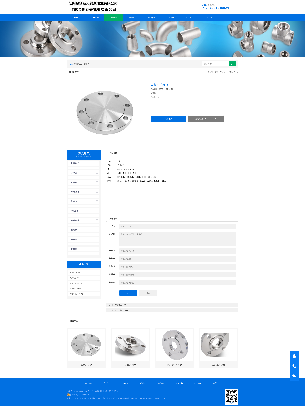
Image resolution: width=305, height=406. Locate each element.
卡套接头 (74, 249)
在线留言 (189, 18)
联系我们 (208, 18)
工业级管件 (75, 192)
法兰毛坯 (74, 173)
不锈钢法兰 (86, 64)
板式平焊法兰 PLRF (76, 283)
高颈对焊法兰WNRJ (76, 294)
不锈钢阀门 (75, 239)
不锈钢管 (74, 182)
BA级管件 (74, 211)
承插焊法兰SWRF (75, 289)
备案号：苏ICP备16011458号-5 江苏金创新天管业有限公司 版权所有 (92, 391)
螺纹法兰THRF (75, 278)
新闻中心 (132, 18)
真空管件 (74, 201)
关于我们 (95, 18)
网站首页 (76, 18)
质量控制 (170, 18)
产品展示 (113, 18)
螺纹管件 (74, 230)
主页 (216, 72)
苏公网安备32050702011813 (80, 395)
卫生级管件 (75, 220)
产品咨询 (168, 119)
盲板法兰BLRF (75, 272)
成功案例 (151, 18)
